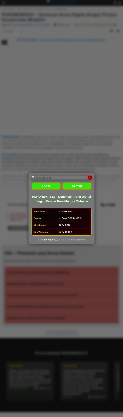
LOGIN (46, 186)
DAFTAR (77, 186)
